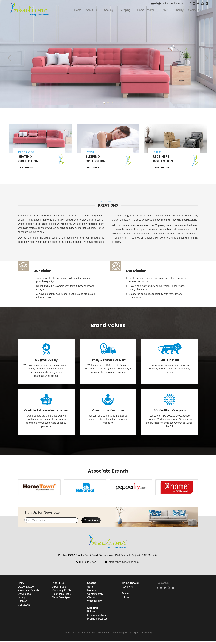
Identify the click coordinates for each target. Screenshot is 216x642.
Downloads (24, 594)
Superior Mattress (97, 615)
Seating (109, 10)
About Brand (59, 586)
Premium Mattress (97, 618)
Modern (91, 590)
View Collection (26, 167)
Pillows (91, 611)
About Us (92, 10)
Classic (91, 597)
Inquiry (180, 10)
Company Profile (61, 590)
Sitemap (22, 601)
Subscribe (90, 520)
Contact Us (195, 10)
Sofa (90, 586)
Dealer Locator (26, 586)
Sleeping (125, 10)
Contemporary (95, 594)
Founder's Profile (62, 594)
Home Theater (146, 10)
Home (77, 10)
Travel (165, 10)
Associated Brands (28, 590)
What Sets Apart (61, 597)
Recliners (127, 586)
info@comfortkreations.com (169, 3)
